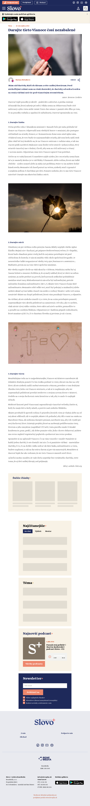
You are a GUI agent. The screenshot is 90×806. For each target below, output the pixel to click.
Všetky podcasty (34, 664)
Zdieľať (73, 80)
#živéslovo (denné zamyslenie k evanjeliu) (41, 700)
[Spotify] (86, 2)
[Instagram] (78, 3)
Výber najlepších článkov (35, 698)
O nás (23, 733)
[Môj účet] (78, 8)
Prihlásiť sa (33, 692)
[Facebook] (74, 2)
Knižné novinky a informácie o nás (38, 703)
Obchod (23, 737)
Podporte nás (67, 733)
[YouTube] (82, 2)
